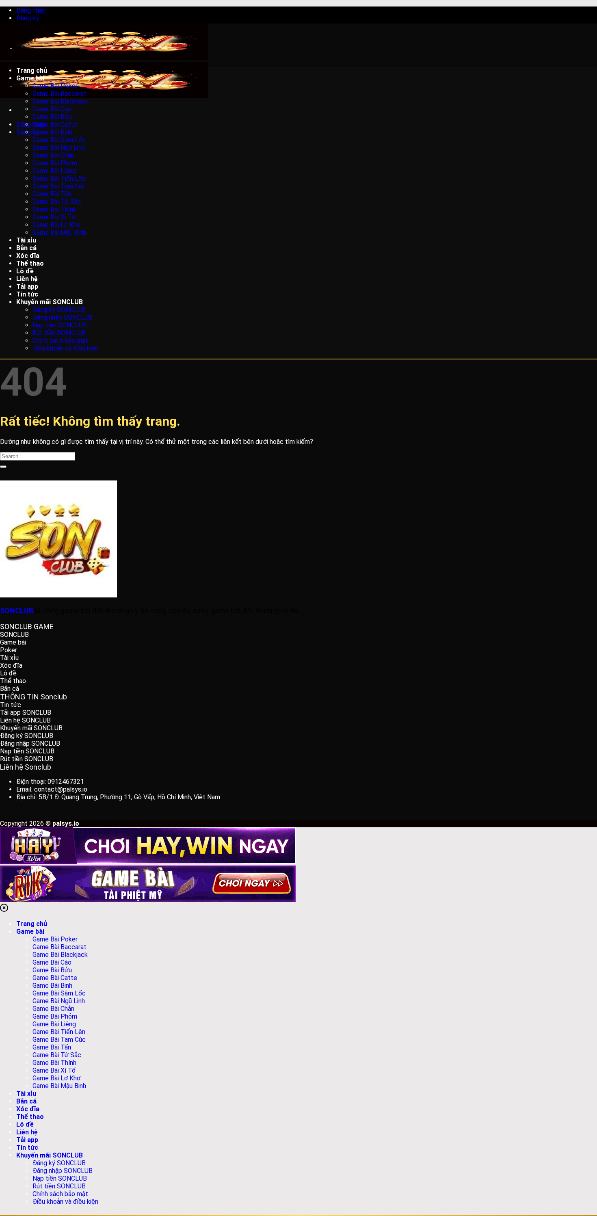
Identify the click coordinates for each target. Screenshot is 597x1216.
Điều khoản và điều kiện (65, 348)
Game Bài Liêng (54, 171)
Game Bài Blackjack (60, 101)
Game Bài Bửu (52, 117)
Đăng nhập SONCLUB (62, 317)
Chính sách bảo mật (60, 340)
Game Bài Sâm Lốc (59, 140)
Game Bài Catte (54, 124)
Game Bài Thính (54, 209)
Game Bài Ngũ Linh (58, 147)
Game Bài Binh (52, 132)
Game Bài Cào (51, 109)
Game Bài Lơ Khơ (56, 225)
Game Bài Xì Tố (54, 217)
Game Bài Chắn (53, 155)
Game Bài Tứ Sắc (56, 202)
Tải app (27, 1140)
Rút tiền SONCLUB (59, 333)
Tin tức (27, 1147)
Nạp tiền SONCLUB (59, 325)
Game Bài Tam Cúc (59, 186)
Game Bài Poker (55, 86)
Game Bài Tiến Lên (58, 178)
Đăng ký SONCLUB (59, 310)
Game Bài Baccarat (59, 93)
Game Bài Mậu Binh (59, 232)
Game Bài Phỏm (54, 163)
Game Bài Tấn (51, 194)
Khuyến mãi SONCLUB (49, 302)
